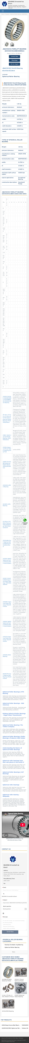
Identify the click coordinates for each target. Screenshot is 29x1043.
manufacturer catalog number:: (8, 111)
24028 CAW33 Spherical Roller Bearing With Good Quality (7, 624)
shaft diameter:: (7, 126)
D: (2, 122)
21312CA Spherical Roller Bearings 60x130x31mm (7, 639)
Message (5, 917)
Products (7, 14)
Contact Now (14, 56)
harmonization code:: (8, 116)
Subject (4, 900)
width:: (4, 119)
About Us (3, 1038)
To (3, 894)
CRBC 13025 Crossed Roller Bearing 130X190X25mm (7, 438)
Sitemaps (20, 1038)
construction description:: (9, 182)
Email (4, 887)
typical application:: (8, 178)
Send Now (10, 932)
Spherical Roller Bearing (15, 14)
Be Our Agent (14, 64)
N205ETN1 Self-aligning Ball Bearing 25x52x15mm (7, 676)
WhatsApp (14, 60)
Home (2, 14)
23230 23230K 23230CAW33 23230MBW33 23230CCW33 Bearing (7, 399)
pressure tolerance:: (8, 107)
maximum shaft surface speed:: (9, 130)
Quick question (7, 906)
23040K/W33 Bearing (7, 655)
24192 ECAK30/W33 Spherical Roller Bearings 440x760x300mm (7, 581)
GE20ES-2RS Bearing (6, 505)
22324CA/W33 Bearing (7, 486)
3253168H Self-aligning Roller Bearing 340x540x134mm (7, 543)
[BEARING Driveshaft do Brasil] (4, 3)
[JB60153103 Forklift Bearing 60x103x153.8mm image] (14, 29)
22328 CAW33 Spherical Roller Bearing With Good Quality (7, 561)
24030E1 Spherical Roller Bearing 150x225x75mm (7, 604)
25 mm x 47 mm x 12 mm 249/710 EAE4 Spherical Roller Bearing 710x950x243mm (7, 418)
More (13, 952)
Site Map (16, 1038)
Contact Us (10, 1038)
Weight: (4, 104)
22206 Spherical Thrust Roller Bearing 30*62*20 (7, 450)
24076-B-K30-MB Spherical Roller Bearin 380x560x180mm (7, 465)
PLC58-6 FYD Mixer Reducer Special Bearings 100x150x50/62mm (7, 524)
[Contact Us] (25, 521)
